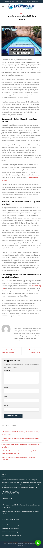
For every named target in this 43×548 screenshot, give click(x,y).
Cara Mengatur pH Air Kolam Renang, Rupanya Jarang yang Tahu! (20, 445)
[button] (38, 543)
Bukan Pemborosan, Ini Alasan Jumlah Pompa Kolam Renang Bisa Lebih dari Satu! (20, 452)
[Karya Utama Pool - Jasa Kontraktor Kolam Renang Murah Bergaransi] (21, 6)
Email (6, 396)
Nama (6, 387)
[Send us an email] (14, 492)
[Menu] (3, 6)
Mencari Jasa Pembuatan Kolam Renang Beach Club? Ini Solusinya (21, 439)
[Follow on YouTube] (17, 492)
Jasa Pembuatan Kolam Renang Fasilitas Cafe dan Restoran (19, 458)
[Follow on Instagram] (7, 492)
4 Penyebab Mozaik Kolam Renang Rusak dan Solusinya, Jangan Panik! (21, 433)
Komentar (7, 370)
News (21, 13)
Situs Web (7, 406)
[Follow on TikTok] (10, 492)
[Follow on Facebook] (3, 492)
